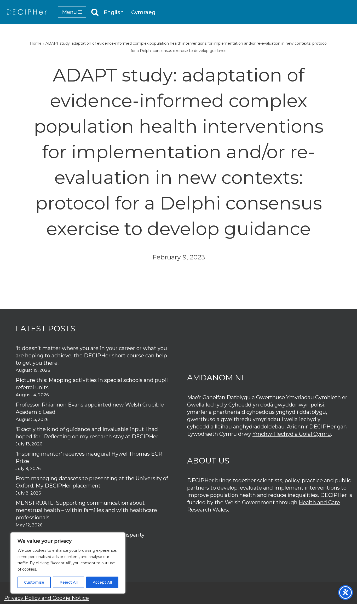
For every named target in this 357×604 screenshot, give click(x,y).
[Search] (95, 12)
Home (36, 43)
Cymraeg (143, 12)
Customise (34, 582)
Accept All (102, 582)
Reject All (69, 582)
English (114, 12)
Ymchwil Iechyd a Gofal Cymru (291, 434)
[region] (67, 563)
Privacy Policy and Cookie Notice (46, 598)
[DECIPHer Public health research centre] (27, 12)
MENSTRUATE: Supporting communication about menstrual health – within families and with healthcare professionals (86, 510)
